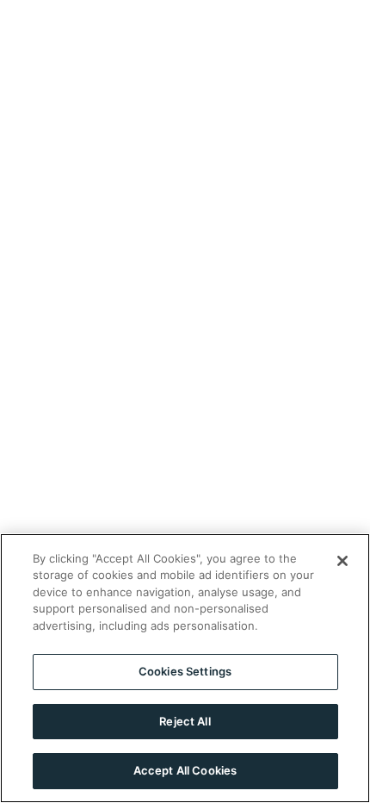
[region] (185, 668)
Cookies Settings (185, 671)
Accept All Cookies (185, 770)
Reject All (184, 721)
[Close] (342, 561)
